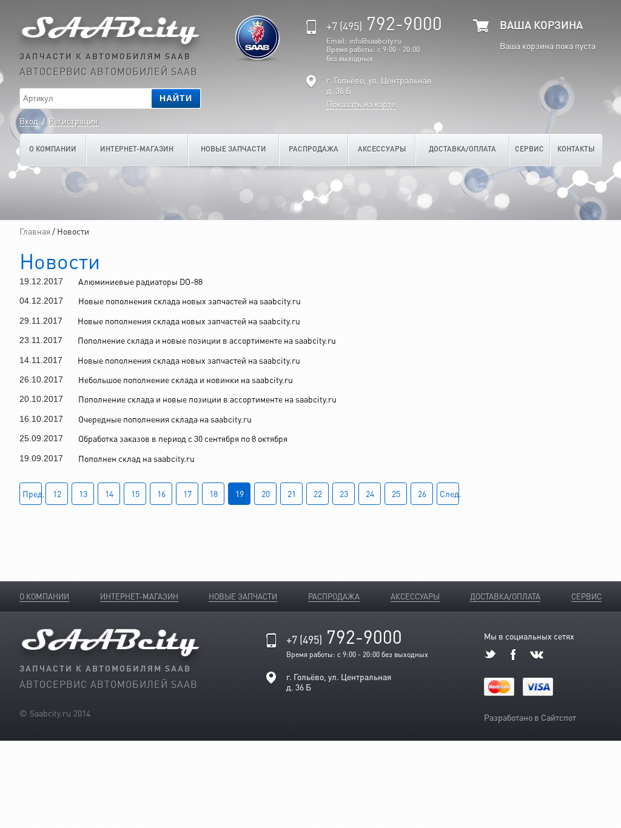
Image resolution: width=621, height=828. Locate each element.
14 (109, 493)
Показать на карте (360, 104)
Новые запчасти (233, 148)
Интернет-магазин (136, 148)
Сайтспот (558, 717)
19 (239, 493)
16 (161, 493)
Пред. (32, 493)
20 (265, 493)
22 (318, 493)
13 (83, 493)
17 (187, 493)
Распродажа (313, 148)
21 (291, 493)
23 (344, 493)
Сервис (529, 148)
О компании (52, 148)
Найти (175, 98)
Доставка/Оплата (462, 148)
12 (57, 493)
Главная (34, 230)
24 (370, 493)
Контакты (576, 148)
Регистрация (73, 120)
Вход (28, 120)
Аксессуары (382, 148)
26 (422, 493)
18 (213, 493)
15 (135, 493)
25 (396, 493)
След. (449, 493)
